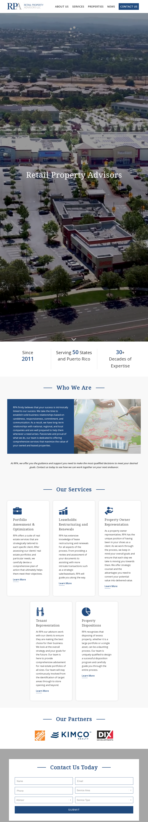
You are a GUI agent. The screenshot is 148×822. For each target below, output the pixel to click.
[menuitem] (61, 6)
